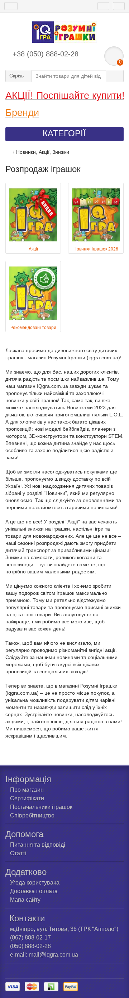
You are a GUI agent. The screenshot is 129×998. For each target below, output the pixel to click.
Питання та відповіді (37, 845)
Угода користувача (34, 883)
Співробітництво (32, 815)
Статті (18, 853)
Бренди (22, 112)
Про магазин (27, 790)
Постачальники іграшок (41, 807)
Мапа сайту (25, 900)
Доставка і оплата (34, 891)
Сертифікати (27, 798)
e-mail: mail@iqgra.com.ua (44, 955)
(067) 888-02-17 (30, 937)
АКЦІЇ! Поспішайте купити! (65, 95)
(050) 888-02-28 (30, 946)
